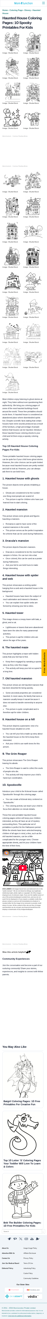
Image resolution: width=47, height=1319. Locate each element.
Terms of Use (28, 1263)
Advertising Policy (30, 1268)
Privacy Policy (28, 1258)
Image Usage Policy (30, 1248)
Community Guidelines (31, 1278)
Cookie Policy (28, 1273)
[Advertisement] (15, 149)
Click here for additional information (19, 1316)
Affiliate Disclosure (30, 1253)
